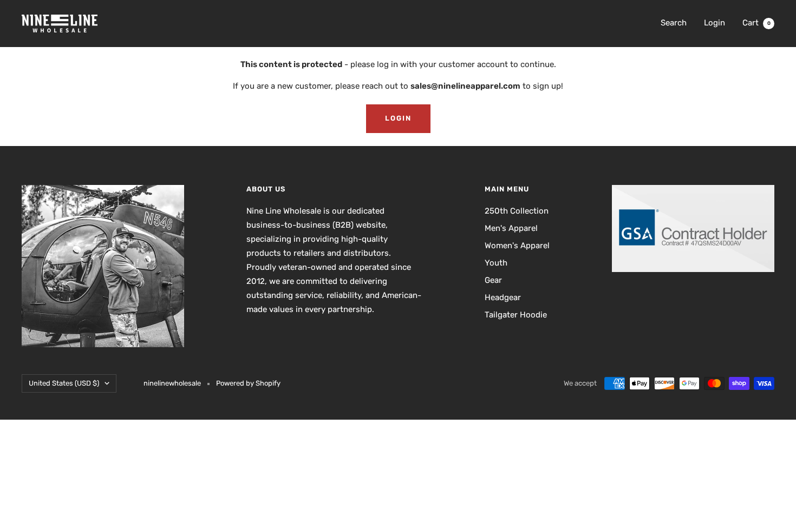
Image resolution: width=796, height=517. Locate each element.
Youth (496, 263)
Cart (756, 23)
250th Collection (517, 211)
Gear (493, 280)
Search (674, 23)
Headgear (503, 297)
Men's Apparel (511, 228)
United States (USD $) (64, 383)
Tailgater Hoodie (516, 315)
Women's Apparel (517, 245)
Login (714, 23)
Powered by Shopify (248, 383)
